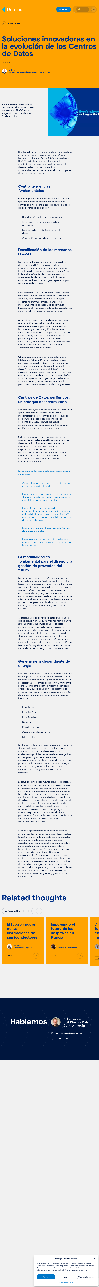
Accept (46, 1277)
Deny (66, 1277)
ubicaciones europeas (32, 155)
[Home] (12, 9)
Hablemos (63, 9)
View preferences (86, 1277)
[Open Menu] (93, 9)
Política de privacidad (66, 1282)
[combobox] (82, 9)
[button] (94, 1258)
